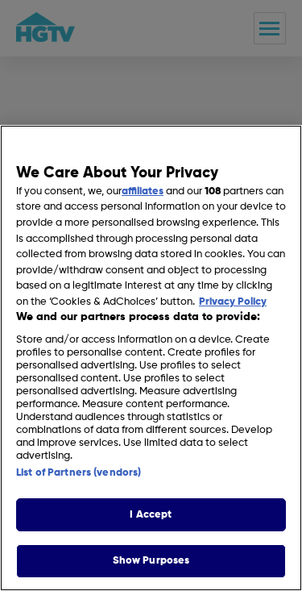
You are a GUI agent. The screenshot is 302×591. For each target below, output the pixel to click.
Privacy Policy (233, 302)
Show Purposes (151, 561)
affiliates (142, 191)
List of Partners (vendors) (78, 473)
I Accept (151, 515)
